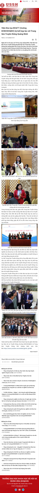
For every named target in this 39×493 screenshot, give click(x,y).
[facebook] (16, 490)
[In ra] (33, 39)
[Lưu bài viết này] (36, 39)
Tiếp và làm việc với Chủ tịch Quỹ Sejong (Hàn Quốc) (17, 468)
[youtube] (19, 490)
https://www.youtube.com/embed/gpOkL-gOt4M (18, 348)
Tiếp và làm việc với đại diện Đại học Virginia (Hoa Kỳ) (17, 375)
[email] (23, 490)
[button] (24, 1)
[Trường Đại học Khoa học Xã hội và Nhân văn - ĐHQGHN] (2, 5)
